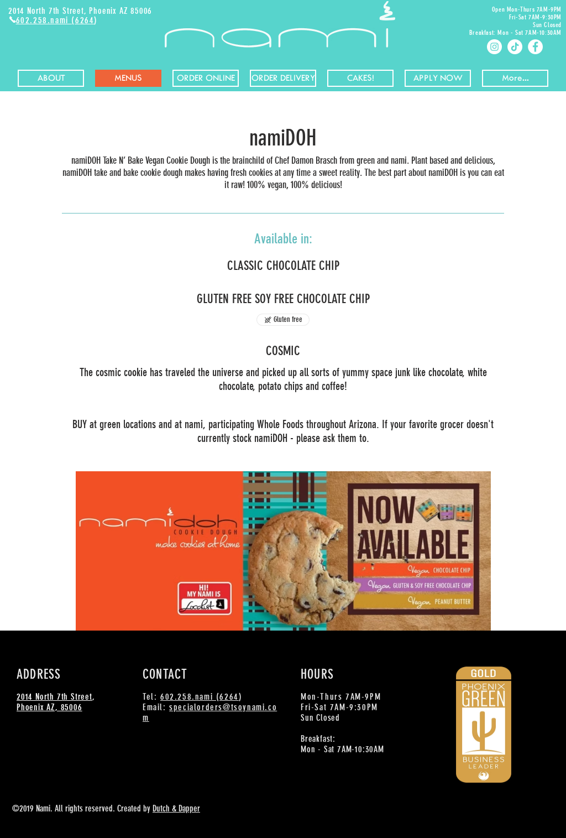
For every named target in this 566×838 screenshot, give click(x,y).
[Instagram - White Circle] (494, 46)
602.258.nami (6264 (55, 20)
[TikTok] (514, 46)
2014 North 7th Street (54, 696)
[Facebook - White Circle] (535, 46)
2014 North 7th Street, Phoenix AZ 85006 (80, 11)
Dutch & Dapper (176, 808)
